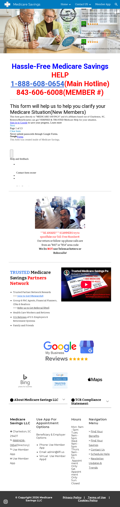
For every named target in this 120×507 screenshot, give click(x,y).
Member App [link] (103, 4)
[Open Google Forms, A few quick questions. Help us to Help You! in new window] (105, 106)
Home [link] (64, 4)
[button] (116, 4)
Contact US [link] (81, 4)
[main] (60, 79)
